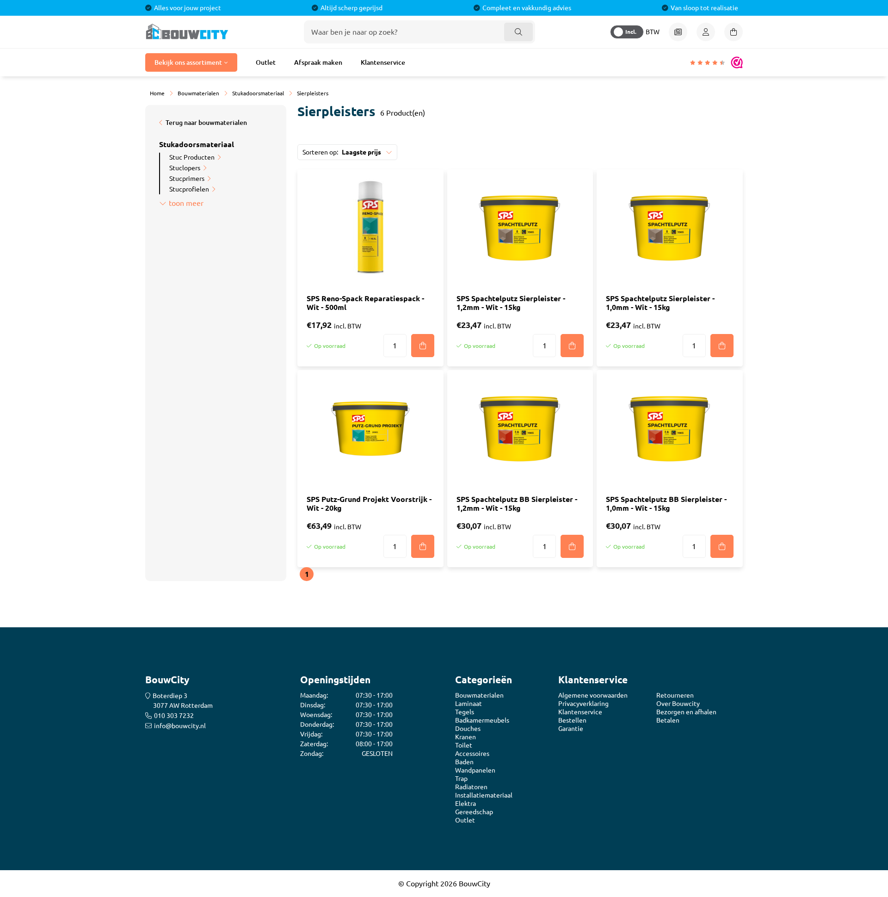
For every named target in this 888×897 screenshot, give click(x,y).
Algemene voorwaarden (593, 695)
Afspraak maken (318, 62)
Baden (464, 762)
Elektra (465, 803)
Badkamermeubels (482, 720)
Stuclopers (184, 168)
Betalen (667, 720)
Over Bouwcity (678, 703)
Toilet (463, 745)
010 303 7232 (174, 715)
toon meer (186, 203)
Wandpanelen (475, 770)
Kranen (465, 737)
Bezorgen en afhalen (686, 712)
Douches (468, 728)
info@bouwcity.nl (180, 726)
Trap (461, 778)
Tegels (464, 712)
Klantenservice (383, 62)
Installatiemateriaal (483, 795)
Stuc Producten (192, 157)
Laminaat (468, 703)
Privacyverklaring (583, 703)
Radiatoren (471, 787)
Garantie (570, 728)
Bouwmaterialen (479, 695)
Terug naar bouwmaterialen (206, 122)
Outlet (266, 62)
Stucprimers (186, 178)
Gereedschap (474, 812)
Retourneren (675, 695)
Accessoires (472, 753)
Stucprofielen (189, 189)
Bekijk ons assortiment (188, 62)
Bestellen (572, 720)
